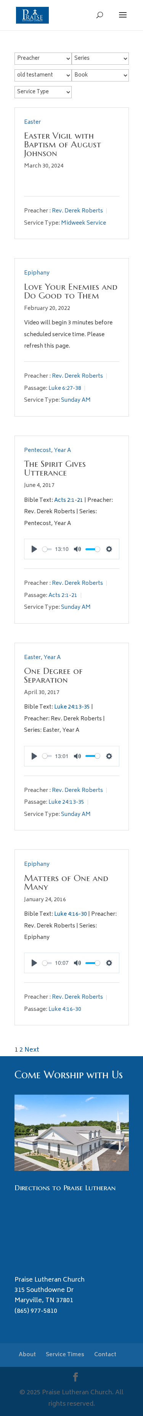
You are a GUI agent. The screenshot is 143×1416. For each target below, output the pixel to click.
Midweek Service (83, 223)
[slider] (47, 549)
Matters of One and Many (66, 882)
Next (31, 1050)
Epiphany (37, 273)
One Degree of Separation (53, 675)
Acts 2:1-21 (68, 500)
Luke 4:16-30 (70, 914)
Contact (105, 1355)
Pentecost (37, 450)
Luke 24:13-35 (72, 707)
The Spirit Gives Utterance (55, 468)
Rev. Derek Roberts (77, 211)
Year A (62, 450)
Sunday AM (76, 400)
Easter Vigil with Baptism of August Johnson (62, 144)
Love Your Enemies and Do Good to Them (70, 291)
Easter (32, 122)
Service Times (65, 1355)
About (27, 1355)
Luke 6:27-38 (64, 388)
